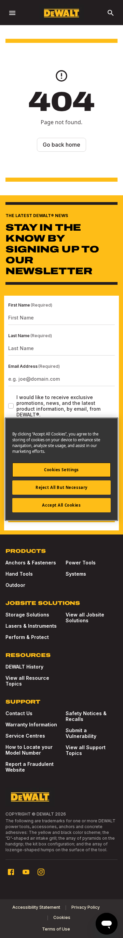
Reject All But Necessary (61, 487)
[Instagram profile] (41, 872)
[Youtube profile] (25, 872)
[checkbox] (11, 406)
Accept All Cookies (61, 505)
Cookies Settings (61, 469)
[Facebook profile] (10, 872)
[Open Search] (111, 13)
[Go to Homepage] (61, 13)
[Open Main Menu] (12, 13)
